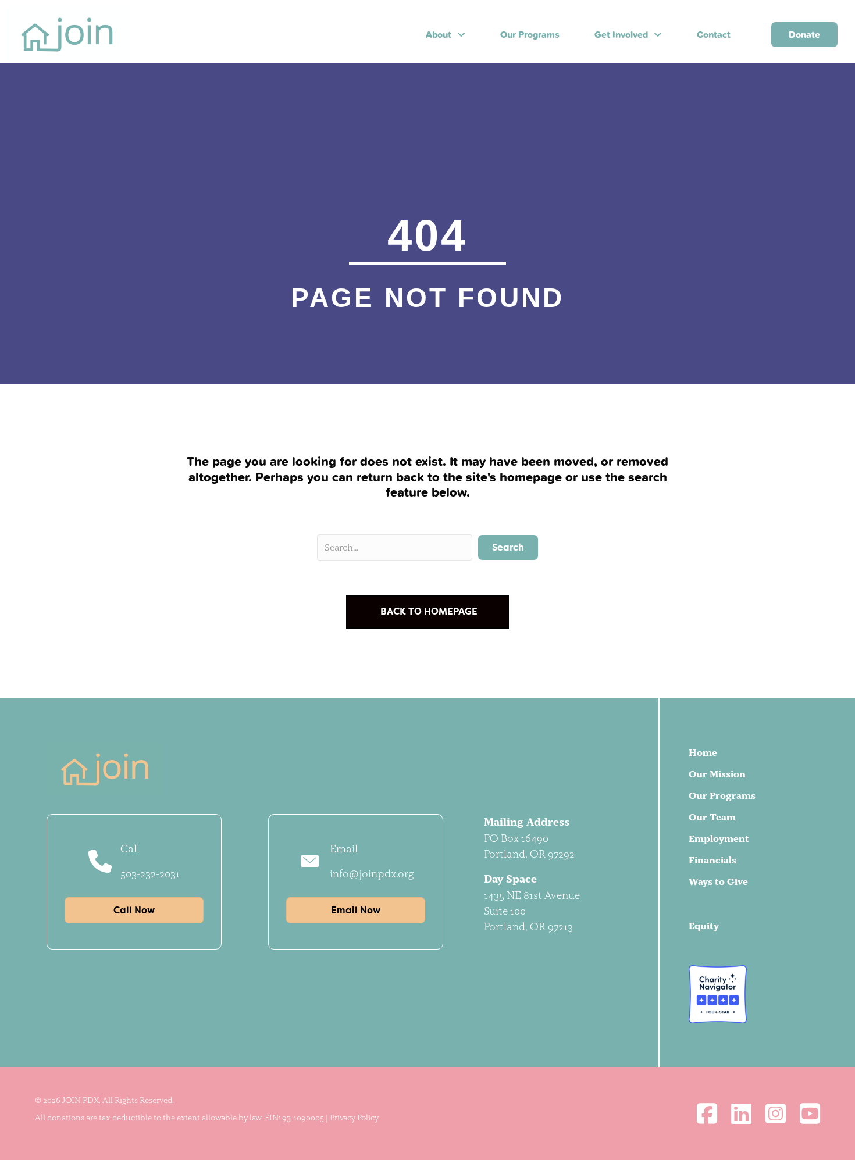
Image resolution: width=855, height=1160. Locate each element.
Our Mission (717, 774)
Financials (712, 860)
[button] (508, 547)
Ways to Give (718, 881)
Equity (704, 925)
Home (703, 752)
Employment (719, 838)
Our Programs (722, 795)
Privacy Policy (354, 1117)
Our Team (712, 817)
